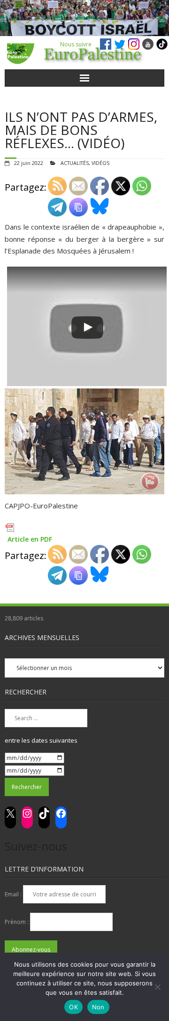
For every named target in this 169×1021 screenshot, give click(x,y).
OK (73, 1007)
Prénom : (17, 922)
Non (98, 1007)
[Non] (157, 986)
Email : (14, 894)
